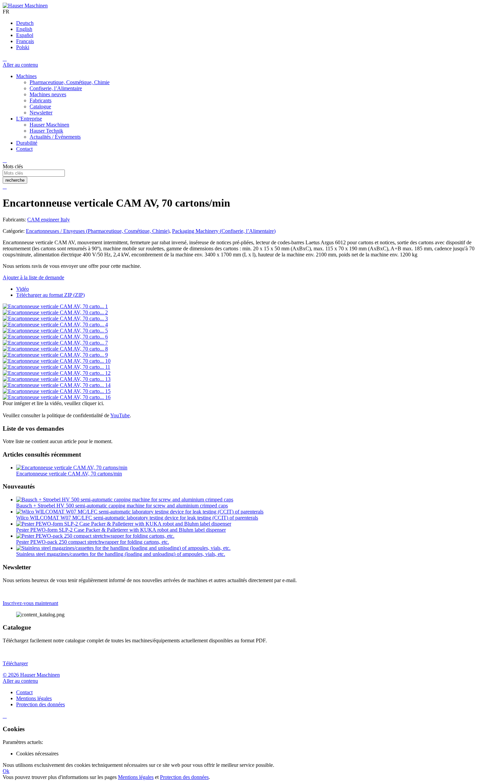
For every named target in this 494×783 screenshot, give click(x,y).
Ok (6, 771)
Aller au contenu (20, 65)
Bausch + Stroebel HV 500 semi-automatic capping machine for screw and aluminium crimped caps (122, 505)
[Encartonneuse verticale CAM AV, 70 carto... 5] (55, 330)
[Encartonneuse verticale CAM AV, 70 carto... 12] (57, 373)
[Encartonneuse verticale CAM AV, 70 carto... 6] (55, 337)
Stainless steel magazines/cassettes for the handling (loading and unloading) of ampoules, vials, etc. (120, 554)
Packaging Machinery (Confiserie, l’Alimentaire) (224, 231)
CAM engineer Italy (48, 219)
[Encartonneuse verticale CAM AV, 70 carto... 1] (55, 306)
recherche (15, 180)
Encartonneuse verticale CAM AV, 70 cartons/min (69, 473)
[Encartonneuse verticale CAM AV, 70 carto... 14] (57, 385)
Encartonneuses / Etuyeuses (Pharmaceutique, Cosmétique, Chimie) (97, 231)
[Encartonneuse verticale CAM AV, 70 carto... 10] (57, 361)
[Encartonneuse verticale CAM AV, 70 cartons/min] (71, 467)
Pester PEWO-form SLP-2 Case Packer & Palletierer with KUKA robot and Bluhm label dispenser (121, 530)
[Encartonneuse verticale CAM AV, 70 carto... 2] (55, 312)
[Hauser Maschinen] (25, 5)
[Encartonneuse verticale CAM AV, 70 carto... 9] (55, 355)
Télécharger (15, 663)
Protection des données (184, 777)
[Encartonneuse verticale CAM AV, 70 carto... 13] (57, 379)
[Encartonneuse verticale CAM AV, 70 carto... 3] (55, 318)
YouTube (120, 415)
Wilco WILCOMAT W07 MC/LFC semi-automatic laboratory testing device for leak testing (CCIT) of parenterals (137, 518)
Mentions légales (136, 777)
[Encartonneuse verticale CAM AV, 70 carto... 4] (55, 324)
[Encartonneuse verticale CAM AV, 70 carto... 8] (55, 349)
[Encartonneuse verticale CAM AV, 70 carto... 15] (57, 391)
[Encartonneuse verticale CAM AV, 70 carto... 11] (56, 367)
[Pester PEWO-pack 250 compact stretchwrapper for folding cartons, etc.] (95, 536)
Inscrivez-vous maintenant (30, 603)
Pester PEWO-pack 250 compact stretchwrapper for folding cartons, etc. (92, 542)
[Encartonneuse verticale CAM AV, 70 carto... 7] (55, 343)
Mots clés (13, 166)
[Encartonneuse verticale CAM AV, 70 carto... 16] (57, 397)
